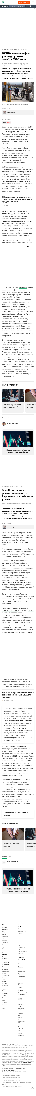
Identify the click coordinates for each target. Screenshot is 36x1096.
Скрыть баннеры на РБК (21, 943)
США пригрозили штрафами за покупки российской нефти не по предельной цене (17, 199)
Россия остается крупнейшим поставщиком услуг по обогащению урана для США (16, 748)
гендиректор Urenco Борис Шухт (15, 608)
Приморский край (5, 1007)
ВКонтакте (21, 928)
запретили (23, 287)
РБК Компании (20, 1012)
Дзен (19, 935)
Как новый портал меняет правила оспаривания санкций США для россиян (18, 695)
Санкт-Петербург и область (5, 958)
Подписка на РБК (21, 948)
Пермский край (5, 986)
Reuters (5, 143)
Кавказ (3, 1000)
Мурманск (4, 1004)
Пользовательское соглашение (11, 1080)
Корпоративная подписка (22, 952)
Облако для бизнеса (20, 988)
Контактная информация (20, 970)
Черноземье (5, 997)
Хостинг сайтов (20, 998)
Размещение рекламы (20, 976)
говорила (20, 220)
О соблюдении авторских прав (11, 1077)
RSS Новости (21, 959)
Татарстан (4, 993)
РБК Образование (5, 948)
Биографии (5, 942)
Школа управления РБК (20, 1021)
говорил (19, 373)
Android (20, 1033)
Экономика (5, 929)
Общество (5, 932)
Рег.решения (20, 1002)
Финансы (4, 940)
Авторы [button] (4, 418)
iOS (19, 1031)
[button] (13, 401)
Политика (5, 205)
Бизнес (4, 934)
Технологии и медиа (5, 937)
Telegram (20, 933)
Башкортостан (6, 969)
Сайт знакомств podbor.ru (20, 1008)
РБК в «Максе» (10, 385)
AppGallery (20, 1035)
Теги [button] (9, 418)
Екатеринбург (6, 962)
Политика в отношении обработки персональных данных (17, 1083)
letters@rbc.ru (27, 1062)
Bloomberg (6, 755)
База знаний (5, 945)
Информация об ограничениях (11, 1075)
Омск (3, 967)
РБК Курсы (20, 1016)
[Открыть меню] (32, 2)
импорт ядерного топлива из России (18, 709)
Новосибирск (5, 964)
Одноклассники (22, 931)
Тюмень (4, 995)
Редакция (20, 974)
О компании (20, 966)
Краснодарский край (6, 978)
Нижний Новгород (4, 982)
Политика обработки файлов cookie (13, 1086)
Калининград (5, 975)
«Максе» (7, 815)
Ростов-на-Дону (5, 990)
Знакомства (20, 1004)
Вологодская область (5, 972)
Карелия (4, 1002)
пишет (15, 542)
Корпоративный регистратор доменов (20, 994)
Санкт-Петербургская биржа (14, 1069)
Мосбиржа (19, 1068)
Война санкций (6, 49)
